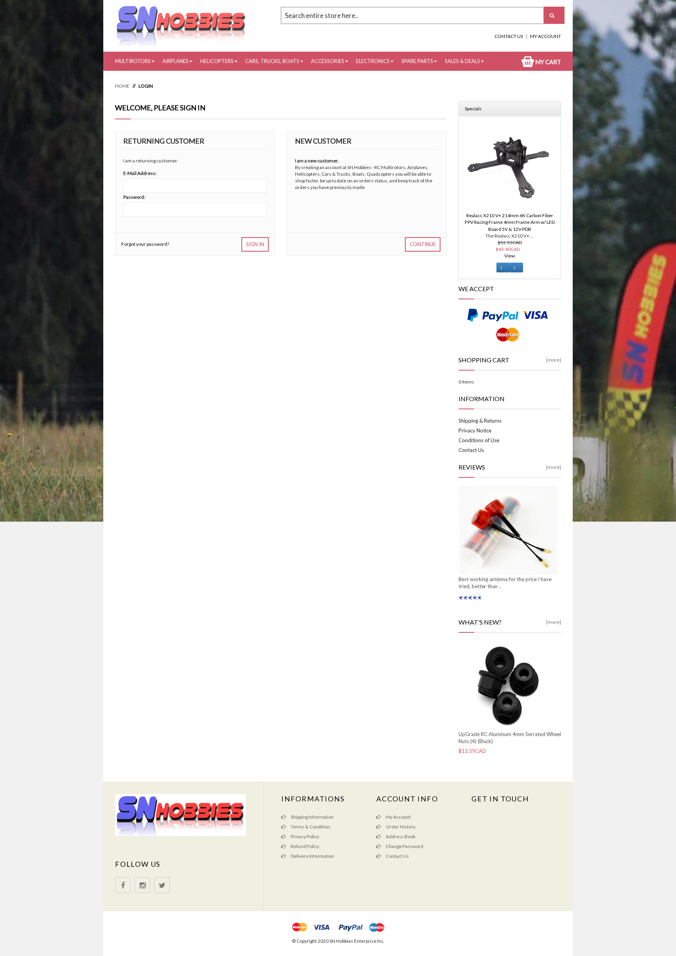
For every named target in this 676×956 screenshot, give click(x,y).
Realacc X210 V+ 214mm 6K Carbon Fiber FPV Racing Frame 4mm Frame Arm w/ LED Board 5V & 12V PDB (510, 222)
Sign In (255, 244)
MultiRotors (133, 61)
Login (145, 86)
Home (122, 86)
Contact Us (508, 36)
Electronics (373, 61)
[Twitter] (162, 885)
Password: (134, 197)
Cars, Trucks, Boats (272, 61)
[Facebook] (123, 885)
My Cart (547, 61)
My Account (545, 36)
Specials (473, 109)
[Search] (554, 15)
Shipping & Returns (480, 421)
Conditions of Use (478, 440)
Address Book (400, 836)
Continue (423, 244)
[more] (553, 360)
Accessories (327, 61)
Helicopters (217, 61)
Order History (400, 827)
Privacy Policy (304, 836)
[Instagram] (142, 885)
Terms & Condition (310, 827)
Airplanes (175, 61)
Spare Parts (417, 61)
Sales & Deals (462, 61)
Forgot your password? (145, 244)
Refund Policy (304, 846)
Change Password (404, 846)
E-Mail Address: (139, 173)
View (509, 256)
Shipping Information (312, 817)
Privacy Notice (474, 430)
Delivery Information (312, 856)
